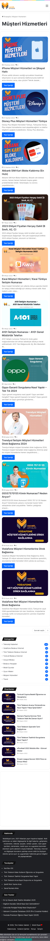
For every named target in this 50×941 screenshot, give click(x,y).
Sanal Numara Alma (11, 888)
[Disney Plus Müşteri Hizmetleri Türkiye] (25, 102)
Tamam (17, 940)
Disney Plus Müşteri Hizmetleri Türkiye (24, 121)
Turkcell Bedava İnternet (13, 656)
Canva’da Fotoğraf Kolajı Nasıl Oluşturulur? (19, 908)
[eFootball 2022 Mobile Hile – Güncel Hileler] (8, 751)
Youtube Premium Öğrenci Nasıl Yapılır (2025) (21, 915)
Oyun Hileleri (8, 671)
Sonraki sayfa (39, 630)
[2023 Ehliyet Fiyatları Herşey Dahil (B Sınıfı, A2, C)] (25, 207)
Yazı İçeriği (8, 85)
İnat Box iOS (8, 868)
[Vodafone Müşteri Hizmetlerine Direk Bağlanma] (25, 530)
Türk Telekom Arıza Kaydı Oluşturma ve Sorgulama (23, 880)
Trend (5, 679)
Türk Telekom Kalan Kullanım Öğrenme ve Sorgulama (23, 872)
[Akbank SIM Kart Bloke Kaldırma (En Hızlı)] (25, 152)
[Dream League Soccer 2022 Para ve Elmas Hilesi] (8, 762)
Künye (33, 929)
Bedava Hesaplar (10, 664)
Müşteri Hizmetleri (10, 675)
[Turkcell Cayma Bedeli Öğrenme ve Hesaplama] (8, 697)
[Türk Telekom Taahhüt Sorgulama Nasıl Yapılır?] (8, 740)
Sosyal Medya (8, 660)
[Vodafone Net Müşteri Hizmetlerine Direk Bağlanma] (25, 583)
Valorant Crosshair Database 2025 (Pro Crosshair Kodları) (25, 911)
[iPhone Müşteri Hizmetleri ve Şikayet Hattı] (25, 49)
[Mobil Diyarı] (8, 5)
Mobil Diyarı (36, 925)
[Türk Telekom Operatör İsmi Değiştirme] (8, 730)
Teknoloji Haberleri (10, 644)
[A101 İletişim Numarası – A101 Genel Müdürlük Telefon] (25, 313)
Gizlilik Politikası (26, 940)
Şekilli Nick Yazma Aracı (13, 884)
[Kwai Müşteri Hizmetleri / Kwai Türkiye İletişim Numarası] (25, 260)
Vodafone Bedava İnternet (13, 648)
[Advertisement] (25, 799)
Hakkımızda (11, 929)
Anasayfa (7, 17)
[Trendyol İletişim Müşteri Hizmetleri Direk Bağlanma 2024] (25, 422)
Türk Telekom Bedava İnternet (15, 652)
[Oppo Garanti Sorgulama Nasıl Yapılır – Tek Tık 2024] (25, 369)
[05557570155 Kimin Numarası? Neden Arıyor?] (25, 474)
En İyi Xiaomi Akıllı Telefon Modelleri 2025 (19, 900)
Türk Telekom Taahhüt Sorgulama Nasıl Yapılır (21, 876)
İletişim (40, 929)
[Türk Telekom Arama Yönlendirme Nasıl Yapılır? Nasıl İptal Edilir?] (8, 708)
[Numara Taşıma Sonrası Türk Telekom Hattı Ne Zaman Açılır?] (8, 719)
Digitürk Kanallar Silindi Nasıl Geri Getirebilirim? (21, 904)
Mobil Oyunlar (8, 668)
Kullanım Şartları (23, 929)
